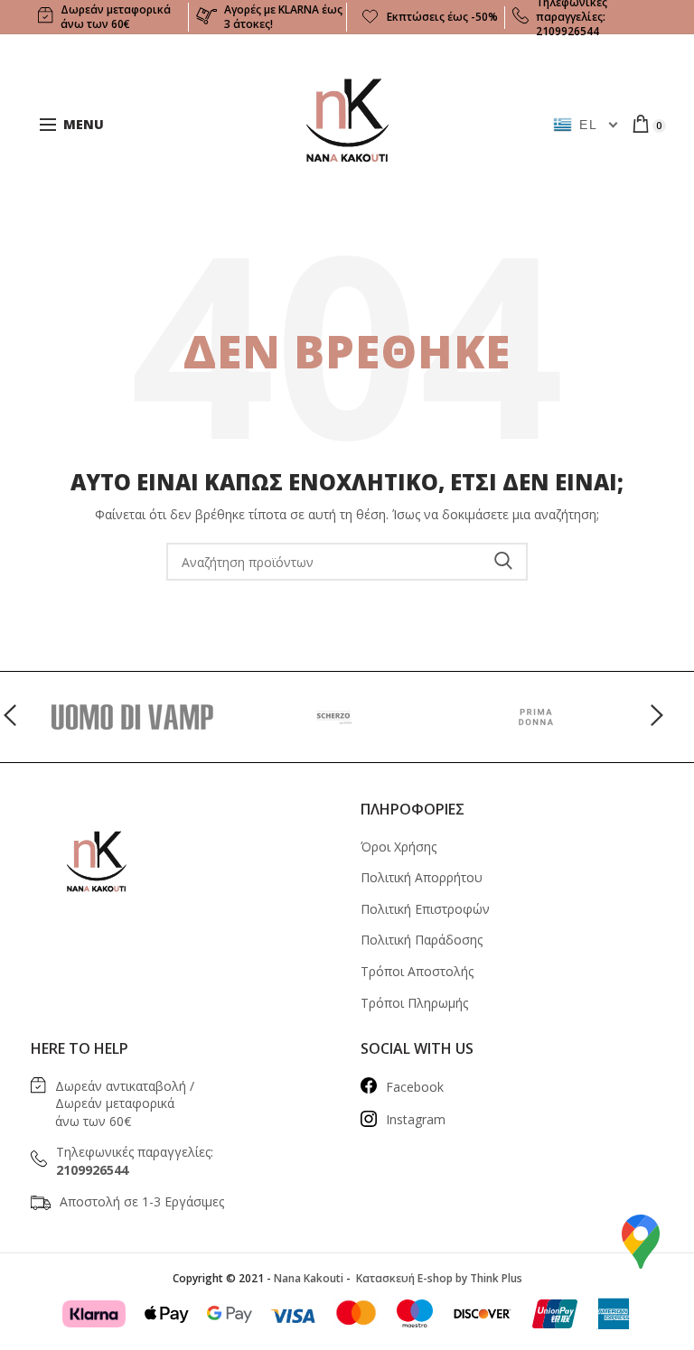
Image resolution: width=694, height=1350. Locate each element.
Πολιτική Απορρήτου (422, 877)
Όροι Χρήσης (398, 846)
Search (503, 562)
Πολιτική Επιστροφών (425, 908)
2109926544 (567, 31)
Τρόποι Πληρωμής (414, 1002)
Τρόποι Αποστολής (417, 971)
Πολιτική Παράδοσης (422, 939)
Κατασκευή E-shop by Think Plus (437, 1278)
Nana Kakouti (308, 1278)
